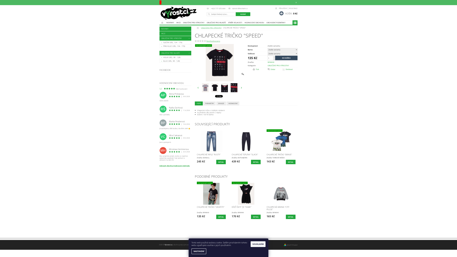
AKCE (178, 22)
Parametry (209, 103)
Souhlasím (258, 244)
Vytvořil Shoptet (292, 245)
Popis (199, 103)
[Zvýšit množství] (274, 57)
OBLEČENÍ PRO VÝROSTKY (193, 22)
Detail (221, 162)
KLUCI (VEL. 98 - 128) (171, 61)
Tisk (257, 69)
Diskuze (221, 103)
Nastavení (199, 251)
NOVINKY (170, 22)
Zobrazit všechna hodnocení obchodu (174, 166)
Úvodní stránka (162, 22)
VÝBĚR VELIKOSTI (235, 22)
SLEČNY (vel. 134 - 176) (172, 42)
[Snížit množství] (274, 59)
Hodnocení (232, 103)
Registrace (293, 8)
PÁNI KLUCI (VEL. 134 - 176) (174, 46)
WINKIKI (271, 62)
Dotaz (273, 69)
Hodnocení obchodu (254, 22)
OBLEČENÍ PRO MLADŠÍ (216, 22)
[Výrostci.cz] (178, 13)
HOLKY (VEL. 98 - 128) (172, 57)
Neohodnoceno (213, 41)
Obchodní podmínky (275, 22)
